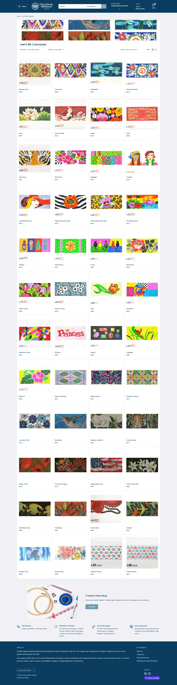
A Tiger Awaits (131, 440)
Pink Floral (58, 177)
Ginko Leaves (23, 308)
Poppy (93, 133)
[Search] (103, 6)
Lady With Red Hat (25, 221)
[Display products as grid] (153, 49)
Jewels (93, 352)
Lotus (21, 133)
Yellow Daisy (59, 265)
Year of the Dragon (61, 484)
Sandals (21, 265)
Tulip (92, 308)
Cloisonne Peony (132, 89)
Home (18, 16)
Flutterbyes (58, 528)
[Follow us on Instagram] (149, 673)
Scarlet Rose (95, 528)
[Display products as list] (156, 49)
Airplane (129, 528)
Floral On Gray (60, 308)
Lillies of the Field (132, 484)
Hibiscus (22, 396)
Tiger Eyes (22, 177)
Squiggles (94, 177)
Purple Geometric (60, 396)
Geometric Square (132, 396)
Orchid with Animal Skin (99, 221)
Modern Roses (95, 396)
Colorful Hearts (131, 571)
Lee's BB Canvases (28, 16)
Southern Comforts (97, 440)
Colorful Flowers (96, 571)
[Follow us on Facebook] (145, 673)
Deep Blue (58, 440)
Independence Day (97, 484)
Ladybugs (129, 352)
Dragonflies (94, 89)
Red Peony (130, 265)
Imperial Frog (23, 89)
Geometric (129, 308)
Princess (58, 352)
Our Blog (91, 607)
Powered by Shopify (23, 677)
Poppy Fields (23, 484)
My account (140, 9)
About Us (140, 651)
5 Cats (93, 265)
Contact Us (140, 654)
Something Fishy (24, 528)
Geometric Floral (24, 352)
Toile (128, 133)
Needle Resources (143, 658)
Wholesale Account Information (147, 661)
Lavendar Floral (24, 440)
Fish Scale (58, 89)
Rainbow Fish (23, 571)
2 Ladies (129, 177)
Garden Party (59, 571)
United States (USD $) (24, 670)
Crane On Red (59, 133)
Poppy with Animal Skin (63, 221)
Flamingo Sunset (132, 221)
